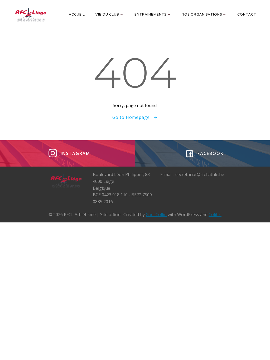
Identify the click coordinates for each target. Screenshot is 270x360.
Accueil (77, 14)
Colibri (215, 214)
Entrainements (150, 14)
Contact (246, 14)
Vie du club (107, 14)
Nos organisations (202, 14)
